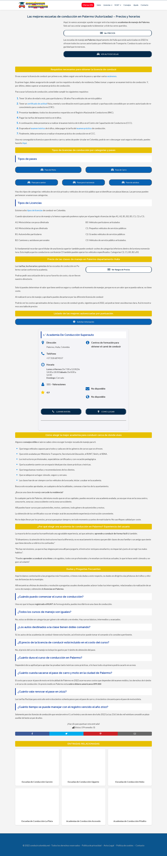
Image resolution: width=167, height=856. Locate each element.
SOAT (117, 5)
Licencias (107, 5)
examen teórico (38, 128)
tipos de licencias (35, 210)
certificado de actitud (37, 103)
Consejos (127, 5)
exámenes (112, 76)
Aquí (24, 143)
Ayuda (136, 5)
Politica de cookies (124, 845)
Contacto (144, 5)
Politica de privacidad (91, 845)
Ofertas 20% (88, 5)
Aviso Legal (109, 845)
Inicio (99, 5)
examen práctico (84, 128)
